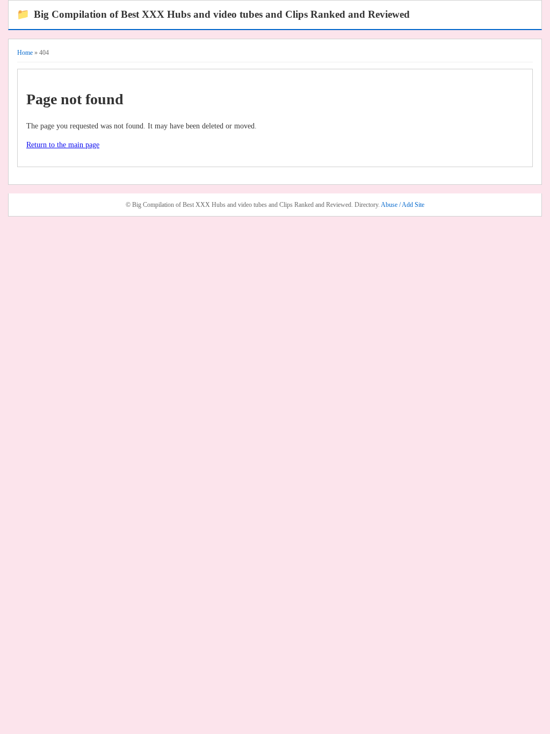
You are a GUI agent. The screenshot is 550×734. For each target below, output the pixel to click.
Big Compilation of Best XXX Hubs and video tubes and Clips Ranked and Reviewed (213, 14)
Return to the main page (62, 145)
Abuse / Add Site (402, 204)
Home (25, 52)
